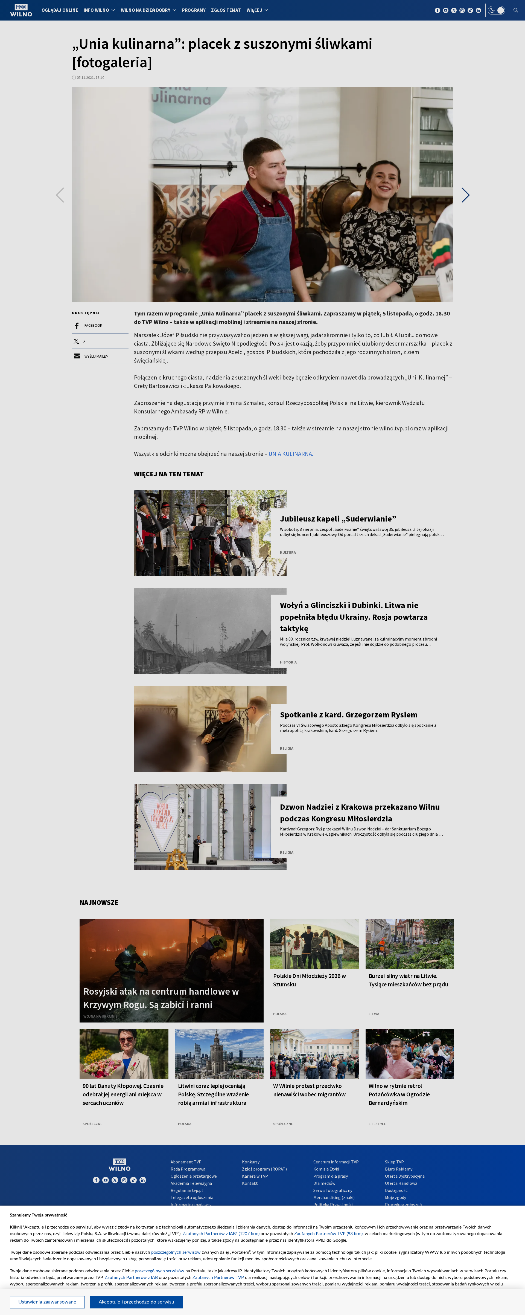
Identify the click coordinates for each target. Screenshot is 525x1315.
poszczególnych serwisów (176, 1252)
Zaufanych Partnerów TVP (218, 1277)
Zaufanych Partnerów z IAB (131, 1277)
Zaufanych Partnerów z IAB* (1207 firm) (221, 1234)
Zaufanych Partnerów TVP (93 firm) (328, 1234)
